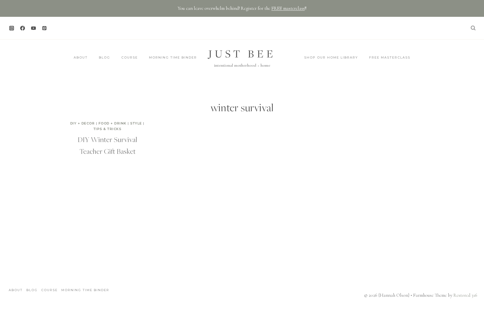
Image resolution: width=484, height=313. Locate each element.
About (81, 57)
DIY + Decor (82, 123)
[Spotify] (55, 28)
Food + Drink (113, 123)
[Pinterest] (44, 28)
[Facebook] (22, 28)
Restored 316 (465, 295)
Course (129, 57)
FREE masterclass (288, 8)
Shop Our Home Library (331, 57)
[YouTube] (33, 28)
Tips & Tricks (108, 129)
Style (136, 123)
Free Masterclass (389, 57)
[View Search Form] (473, 28)
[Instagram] (11, 28)
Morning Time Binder (173, 57)
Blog (104, 57)
